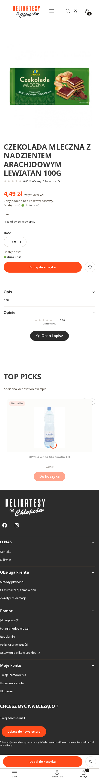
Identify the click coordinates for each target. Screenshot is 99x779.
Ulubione (6, 691)
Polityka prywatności (14, 644)
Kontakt (5, 552)
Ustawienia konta (12, 683)
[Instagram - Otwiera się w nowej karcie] (16, 525)
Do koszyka (49, 476)
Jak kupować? (9, 620)
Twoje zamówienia (13, 675)
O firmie (5, 560)
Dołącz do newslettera (24, 731)
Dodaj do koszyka (42, 267)
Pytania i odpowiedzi (14, 628)
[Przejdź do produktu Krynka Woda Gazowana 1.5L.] (49, 425)
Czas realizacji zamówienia (18, 590)
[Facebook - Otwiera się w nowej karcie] (4, 525)
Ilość (7, 233)
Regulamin (7, 636)
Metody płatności (11, 582)
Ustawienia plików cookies (18, 653)
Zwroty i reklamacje (13, 598)
